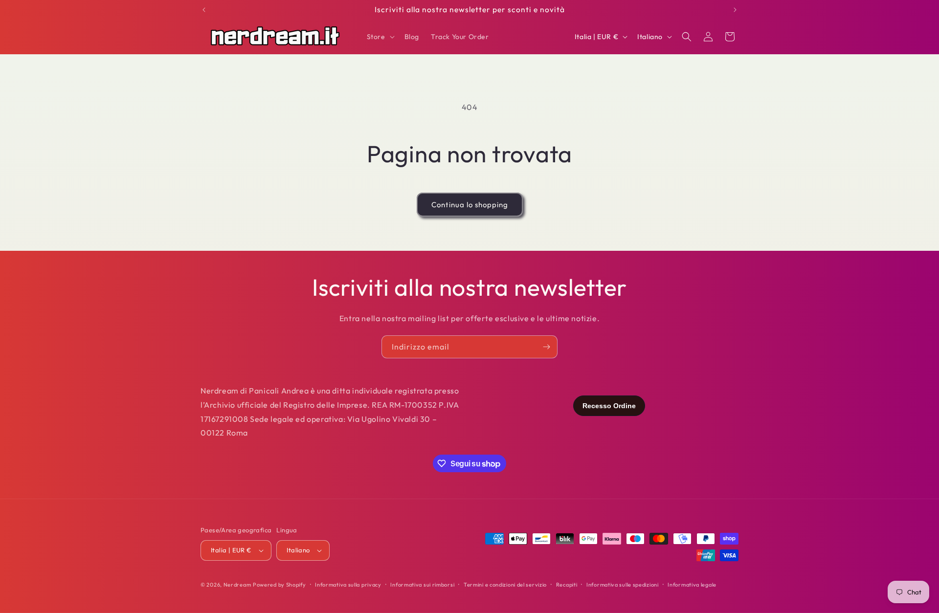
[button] (380, 36)
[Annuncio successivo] (735, 9)
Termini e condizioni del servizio (505, 584)
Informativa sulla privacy (348, 584)
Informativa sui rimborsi (422, 584)
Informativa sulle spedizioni (622, 584)
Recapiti (567, 584)
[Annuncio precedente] (204, 9)
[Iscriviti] (546, 346)
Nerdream (237, 584)
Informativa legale (692, 584)
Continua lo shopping (469, 204)
